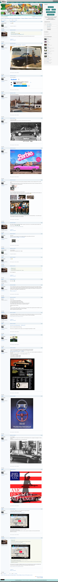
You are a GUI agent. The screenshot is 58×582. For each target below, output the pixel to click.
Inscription (15, 15)
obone (2, 279)
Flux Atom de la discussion (39, 576)
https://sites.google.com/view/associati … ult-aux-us (18, 543)
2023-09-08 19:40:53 (12, 222)
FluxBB (41, 577)
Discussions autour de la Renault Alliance (12, 18)
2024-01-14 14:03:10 (12, 323)
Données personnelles (51, 14)
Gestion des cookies (32, 580)
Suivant (16, 573)
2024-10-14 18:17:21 (12, 469)
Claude (48, 58)
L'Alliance (11, 39)
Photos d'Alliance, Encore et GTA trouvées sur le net (31, 18)
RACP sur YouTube (12, 230)
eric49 (48, 55)
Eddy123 (2, 297)
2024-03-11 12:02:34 (12, 435)
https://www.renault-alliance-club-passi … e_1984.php (17, 351)
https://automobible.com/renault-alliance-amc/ (17, 34)
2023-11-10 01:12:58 (12, 297)
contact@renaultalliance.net (19, 580)
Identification (19, 15)
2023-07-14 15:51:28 (12, 118)
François (2, 222)
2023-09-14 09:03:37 (12, 279)
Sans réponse (41, 16)
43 (9, 573)
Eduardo (2, 21)
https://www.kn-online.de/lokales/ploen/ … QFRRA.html (17, 325)
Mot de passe (49, 26)
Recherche (11, 15)
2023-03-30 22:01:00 (12, 43)
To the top (3, 579)
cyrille (48, 41)
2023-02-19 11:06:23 (12, 21)
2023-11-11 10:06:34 (12, 312)
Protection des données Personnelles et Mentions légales (40, 580)
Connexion (48, 9)
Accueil (2, 15)
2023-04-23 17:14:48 (12, 75)
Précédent (4, 573)
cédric (2, 43)
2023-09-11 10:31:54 (12, 248)
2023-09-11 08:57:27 (12, 233)
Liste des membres (6, 15)
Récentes (37, 16)
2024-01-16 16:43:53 (12, 347)
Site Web (3, 81)
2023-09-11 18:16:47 (12, 257)
